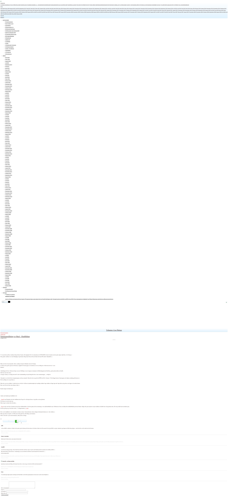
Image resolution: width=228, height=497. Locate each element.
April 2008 (109, 12)
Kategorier (2, 3)
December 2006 (192, 12)
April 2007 (170, 12)
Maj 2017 (28, 8)
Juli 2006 (224, 12)
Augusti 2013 (10, 10)
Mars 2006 (14, 13)
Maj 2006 (5, 13)
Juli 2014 (175, 8)
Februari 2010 (6, 12)
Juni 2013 (19, 10)
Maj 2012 (89, 10)
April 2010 (221, 10)
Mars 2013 (32, 10)
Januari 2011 (175, 10)
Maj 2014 (183, 8)
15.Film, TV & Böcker (162, 4)
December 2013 (209, 8)
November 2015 (85, 8)
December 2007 (126, 12)
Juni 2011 (151, 10)
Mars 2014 (192, 8)
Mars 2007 (175, 12)
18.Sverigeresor (185, 4)
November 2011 (122, 10)
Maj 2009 (43, 12)
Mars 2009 (52, 12)
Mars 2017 (37, 8)
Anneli (2, 399)
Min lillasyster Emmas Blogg (11, 291)
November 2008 (76, 12)
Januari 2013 (43, 10)
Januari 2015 (137, 8)
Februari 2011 (169, 10)
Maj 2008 (105, 12)
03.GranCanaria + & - (32, 4)
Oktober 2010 (195, 10)
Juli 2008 (101, 12)
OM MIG (5, 292)
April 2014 (188, 8)
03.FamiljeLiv (24, 4)
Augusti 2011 (142, 10)
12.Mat (128, 4)
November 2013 (216, 8)
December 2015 (78, 8)
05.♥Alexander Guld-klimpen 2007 (59, 4)
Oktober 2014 (157, 8)
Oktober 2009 (24, 12)
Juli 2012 (81, 10)
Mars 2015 (126, 8)
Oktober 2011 (129, 10)
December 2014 (144, 8)
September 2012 (69, 10)
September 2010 (201, 10)
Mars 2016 (60, 8)
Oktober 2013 (223, 8)
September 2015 (98, 8)
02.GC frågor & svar (15, 4)
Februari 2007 (180, 12)
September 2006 (212, 12)
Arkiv (1, 6)
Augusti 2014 (170, 8)
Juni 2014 (179, 8)
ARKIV (4, 55)
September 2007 (146, 12)
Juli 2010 (213, 10)
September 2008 (89, 12)
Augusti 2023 (12, 8)
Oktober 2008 (83, 12)
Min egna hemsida (9, 289)
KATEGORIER (6, 20)
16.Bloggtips (170, 4)
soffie (2, 425)
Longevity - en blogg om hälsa (8, 461)
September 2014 (164, 8)
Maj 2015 (118, 8)
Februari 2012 (104, 10)
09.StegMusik (110, 4)
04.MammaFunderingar (44, 4)
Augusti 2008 (96, 12)
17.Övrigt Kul (177, 4)
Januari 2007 (186, 12)
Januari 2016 (71, 8)
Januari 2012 (109, 10)
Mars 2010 (7, 205)
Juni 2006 (7, 278)
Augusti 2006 (219, 12)
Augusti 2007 (153, 12)
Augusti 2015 (104, 8)
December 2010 (181, 10)
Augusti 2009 (30, 12)
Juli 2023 (17, 8)
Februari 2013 (38, 10)
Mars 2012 (98, 10)
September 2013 (3, 10)
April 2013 (28, 10)
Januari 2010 (11, 12)
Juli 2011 (147, 10)
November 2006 (199, 12)
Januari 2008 (120, 12)
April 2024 (2, 8)
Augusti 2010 (208, 10)
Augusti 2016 (42, 8)
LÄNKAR (5, 287)
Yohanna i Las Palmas (114, 330)
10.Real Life (117, 4)
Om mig (2, 15)
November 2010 (188, 10)
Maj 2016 (52, 8)
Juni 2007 (162, 12)
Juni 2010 (217, 10)
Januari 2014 (203, 8)
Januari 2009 (63, 12)
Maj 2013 (23, 10)
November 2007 (133, 12)
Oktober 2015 (91, 8)
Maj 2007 (166, 12)
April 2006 (9, 13)
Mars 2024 (7, 8)
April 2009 (47, 12)
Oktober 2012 (63, 10)
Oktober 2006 (206, 12)
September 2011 (135, 10)
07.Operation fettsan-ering (88, 4)
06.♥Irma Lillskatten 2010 (74, 4)
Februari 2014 (198, 8)
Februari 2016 (66, 8)
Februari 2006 (19, 13)
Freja (2, 406)
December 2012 (49, 10)
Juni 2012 (85, 10)
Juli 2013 (15, 10)
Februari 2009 (58, 12)
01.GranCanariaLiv (5, 4)
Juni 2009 (39, 12)
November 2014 (150, 8)
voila (27, 408)
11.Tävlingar (123, 4)
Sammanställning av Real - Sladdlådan (15, 336)
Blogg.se (2, 17)
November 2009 (17, 12)
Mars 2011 (164, 10)
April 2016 (56, 8)
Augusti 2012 (76, 10)
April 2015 (122, 8)
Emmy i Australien (5, 436)
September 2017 (22, 8)
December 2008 (69, 12)
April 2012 (93, 10)
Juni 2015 (113, 8)
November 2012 (56, 10)
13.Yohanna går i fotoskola (137, 4)
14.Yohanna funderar (151, 4)
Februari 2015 (132, 8)
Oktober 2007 (140, 12)
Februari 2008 (115, 12)
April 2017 (33, 8)
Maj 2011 (155, 10)
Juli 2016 (47, 8)
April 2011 (159, 10)
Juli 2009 (35, 12)
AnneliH (2, 447)
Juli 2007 (158, 12)
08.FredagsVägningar (101, 4)
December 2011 (115, 10)
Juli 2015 (109, 8)
